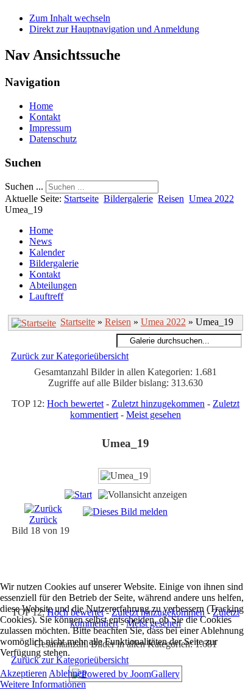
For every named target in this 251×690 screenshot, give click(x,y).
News (40, 241)
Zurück (43, 519)
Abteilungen (53, 285)
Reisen (171, 198)
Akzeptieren (23, 673)
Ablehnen (68, 673)
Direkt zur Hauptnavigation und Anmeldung (114, 29)
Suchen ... (24, 186)
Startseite (81, 198)
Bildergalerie (128, 198)
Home (41, 106)
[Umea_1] (137, 566)
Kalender (47, 252)
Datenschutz (53, 139)
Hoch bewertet (75, 403)
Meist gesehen (153, 414)
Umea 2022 (211, 198)
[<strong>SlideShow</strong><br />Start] (78, 494)
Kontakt (44, 117)
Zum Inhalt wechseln (69, 18)
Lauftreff (46, 296)
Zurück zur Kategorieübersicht (70, 356)
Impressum (50, 128)
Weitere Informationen (43, 684)
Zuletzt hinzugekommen (158, 403)
